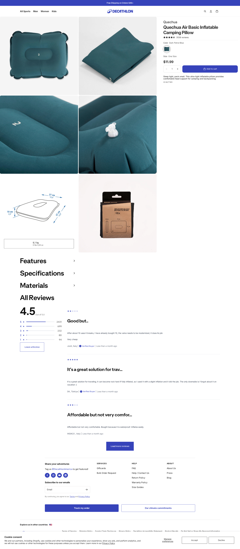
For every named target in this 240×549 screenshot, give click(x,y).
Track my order (82, 508)
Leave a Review (32, 347)
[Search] (205, 11)
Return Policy (138, 477)
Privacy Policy (108, 543)
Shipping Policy (85, 531)
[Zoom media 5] (39, 213)
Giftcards (101, 468)
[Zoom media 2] (118, 56)
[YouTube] (59, 475)
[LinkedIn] (65, 475)
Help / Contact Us (140, 473)
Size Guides (138, 487)
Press (169, 473)
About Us (171, 468)
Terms (72, 496)
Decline (221, 540)
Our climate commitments (158, 508)
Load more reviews (120, 446)
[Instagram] (53, 475)
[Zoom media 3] (39, 135)
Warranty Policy (139, 482)
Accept (194, 540)
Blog (169, 477)
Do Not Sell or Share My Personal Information (200, 531)
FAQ (134, 468)
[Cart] (217, 11)
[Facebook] (47, 475)
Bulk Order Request (106, 473)
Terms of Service (69, 531)
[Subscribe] (86, 490)
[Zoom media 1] (39, 56)
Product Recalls (171, 531)
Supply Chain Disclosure (105, 531)
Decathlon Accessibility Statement (147, 531)
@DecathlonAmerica (62, 469)
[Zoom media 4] (118, 135)
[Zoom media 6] (118, 213)
